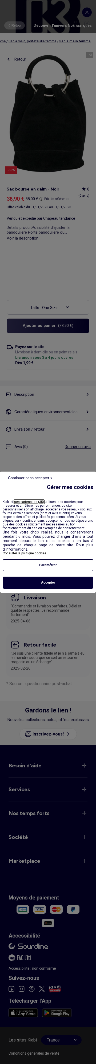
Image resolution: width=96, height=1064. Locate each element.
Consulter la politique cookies (24, 553)
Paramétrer (48, 565)
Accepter (48, 582)
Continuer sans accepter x (30, 478)
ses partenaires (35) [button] (29, 502)
